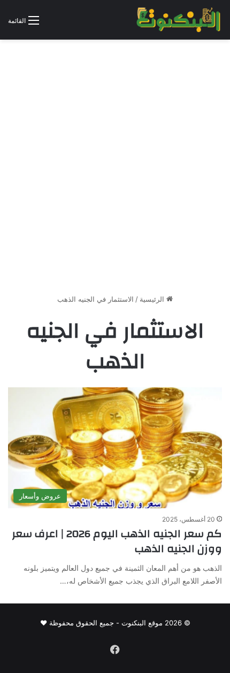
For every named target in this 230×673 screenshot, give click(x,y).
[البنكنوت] (179, 19)
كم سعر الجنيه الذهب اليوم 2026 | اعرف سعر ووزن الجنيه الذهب (117, 541)
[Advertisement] (115, 171)
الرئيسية (153, 299)
